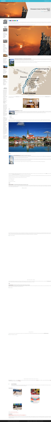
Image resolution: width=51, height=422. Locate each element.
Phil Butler (42, 11)
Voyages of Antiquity (11, 184)
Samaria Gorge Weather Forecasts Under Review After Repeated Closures (5, 82)
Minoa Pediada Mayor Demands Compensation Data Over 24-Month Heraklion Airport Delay (5, 48)
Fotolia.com (37, 380)
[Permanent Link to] (17, 392)
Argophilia (3, 1)
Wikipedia (19, 380)
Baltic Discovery (17, 110)
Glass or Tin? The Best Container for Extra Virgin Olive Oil (5, 71)
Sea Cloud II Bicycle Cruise (17, 155)
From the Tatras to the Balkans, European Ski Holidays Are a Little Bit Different (17, 396)
